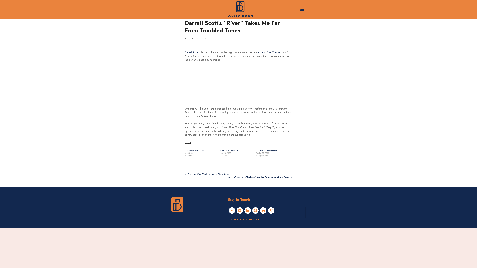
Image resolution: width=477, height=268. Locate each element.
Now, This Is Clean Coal (229, 150)
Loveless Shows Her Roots (194, 150)
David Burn (191, 39)
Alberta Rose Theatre (269, 52)
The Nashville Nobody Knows (266, 150)
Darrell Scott (191, 52)
